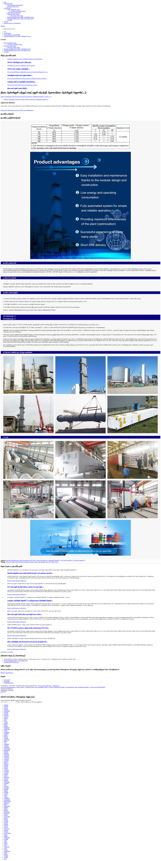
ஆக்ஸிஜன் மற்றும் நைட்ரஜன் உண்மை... (20, 75)
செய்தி (6, 21)
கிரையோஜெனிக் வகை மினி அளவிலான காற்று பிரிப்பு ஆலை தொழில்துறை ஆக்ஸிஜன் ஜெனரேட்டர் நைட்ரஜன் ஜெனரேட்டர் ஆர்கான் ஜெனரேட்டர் (45, 560)
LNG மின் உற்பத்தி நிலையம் (8, 687)
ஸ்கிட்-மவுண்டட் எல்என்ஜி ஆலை (25, 687)
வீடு (5, 2)
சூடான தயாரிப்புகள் (45, 685)
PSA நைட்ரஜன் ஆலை (13, 14)
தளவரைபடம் (55, 685)
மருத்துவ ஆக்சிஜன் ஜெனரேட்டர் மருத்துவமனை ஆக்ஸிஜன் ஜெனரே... (30, 600)
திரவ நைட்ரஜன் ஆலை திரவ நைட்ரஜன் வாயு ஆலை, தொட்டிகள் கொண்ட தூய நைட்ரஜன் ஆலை (32, 562)
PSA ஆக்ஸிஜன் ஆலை (13, 9)
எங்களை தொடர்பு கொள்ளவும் (12, 23)
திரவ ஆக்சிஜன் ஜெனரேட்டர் (82, 687)
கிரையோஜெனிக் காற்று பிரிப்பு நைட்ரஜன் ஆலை (20, 18)
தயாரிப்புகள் (7, 8)
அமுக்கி (9, 20)
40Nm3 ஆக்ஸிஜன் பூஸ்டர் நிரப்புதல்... (19, 62)
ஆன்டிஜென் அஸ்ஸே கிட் (14, 12)
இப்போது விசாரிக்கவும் (7, 672)
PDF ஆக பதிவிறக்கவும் (26, 110)
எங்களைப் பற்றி (8, 3)
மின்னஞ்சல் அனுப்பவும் (7, 690)
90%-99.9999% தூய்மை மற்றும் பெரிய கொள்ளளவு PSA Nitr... (28, 628)
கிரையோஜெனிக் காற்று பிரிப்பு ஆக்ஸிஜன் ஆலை (20, 17)
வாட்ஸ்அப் (3, 691)
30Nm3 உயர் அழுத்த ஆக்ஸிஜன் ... (18, 69)
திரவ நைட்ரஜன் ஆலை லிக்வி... (17, 88)
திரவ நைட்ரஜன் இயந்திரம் (98, 687)
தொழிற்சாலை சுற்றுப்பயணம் (15, 5)
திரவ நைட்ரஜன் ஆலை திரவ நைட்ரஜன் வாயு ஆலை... (24, 614)
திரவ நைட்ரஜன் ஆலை (17, 15)
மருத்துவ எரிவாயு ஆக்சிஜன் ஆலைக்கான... (21, 82)
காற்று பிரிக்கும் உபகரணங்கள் (12, 34)
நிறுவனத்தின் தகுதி (13, 6)
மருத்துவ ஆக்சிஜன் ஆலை (18, 11)
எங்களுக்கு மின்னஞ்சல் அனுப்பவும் (10, 110)
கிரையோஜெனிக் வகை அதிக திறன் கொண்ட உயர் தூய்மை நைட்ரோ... (30, 573)
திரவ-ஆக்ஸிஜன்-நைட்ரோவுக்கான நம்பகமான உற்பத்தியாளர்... (27, 642)
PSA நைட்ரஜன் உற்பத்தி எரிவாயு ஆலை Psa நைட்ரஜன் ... (25, 587)
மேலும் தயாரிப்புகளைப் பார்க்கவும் (16, 580)
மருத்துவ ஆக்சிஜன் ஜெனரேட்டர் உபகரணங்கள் (61, 687)
